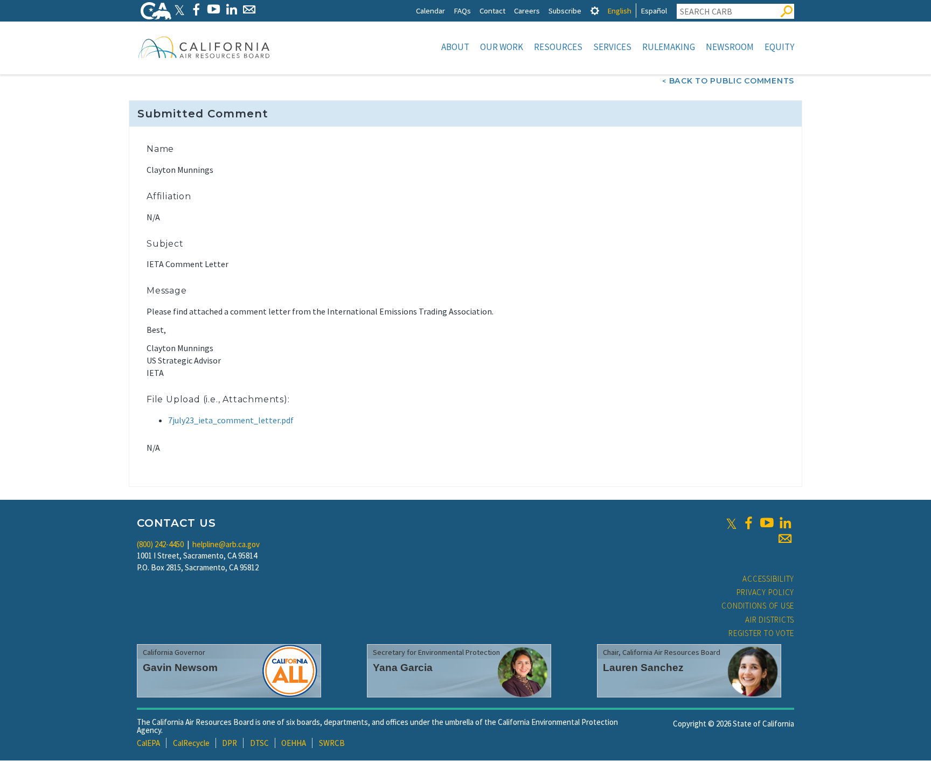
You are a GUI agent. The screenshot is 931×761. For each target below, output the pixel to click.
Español (654, 10)
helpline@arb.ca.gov (226, 544)
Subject (165, 244)
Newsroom (730, 47)
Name (160, 149)
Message (167, 290)
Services (612, 47)
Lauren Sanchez (643, 667)
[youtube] (767, 523)
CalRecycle (191, 743)
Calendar (430, 10)
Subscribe (564, 10)
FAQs (462, 10)
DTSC (259, 743)
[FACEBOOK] (196, 9)
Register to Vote (761, 633)
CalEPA (148, 743)
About (455, 47)
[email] (785, 539)
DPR (229, 743)
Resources (558, 47)
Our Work (501, 47)
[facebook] (748, 523)
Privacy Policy (766, 592)
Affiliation (169, 196)
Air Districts (769, 620)
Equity (779, 47)
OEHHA (293, 743)
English (619, 10)
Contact (492, 10)
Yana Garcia (403, 667)
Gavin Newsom (180, 667)
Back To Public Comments (731, 81)
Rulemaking (668, 47)
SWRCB (332, 743)
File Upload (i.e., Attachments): (218, 399)
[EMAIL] (249, 9)
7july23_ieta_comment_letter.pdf (231, 420)
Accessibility (768, 579)
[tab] (595, 10)
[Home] (204, 46)
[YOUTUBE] (213, 9)
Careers (527, 10)
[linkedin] (785, 523)
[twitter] (731, 523)
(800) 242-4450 (160, 544)
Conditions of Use (757, 606)
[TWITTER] (179, 9)
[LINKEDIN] (231, 9)
